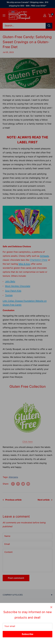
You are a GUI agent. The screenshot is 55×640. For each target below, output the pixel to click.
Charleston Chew (38, 260)
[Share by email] (28, 484)
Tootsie (9, 295)
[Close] (51, 607)
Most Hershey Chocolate (17, 286)
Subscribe (27, 634)
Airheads (44, 256)
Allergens (13, 477)
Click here (27, 441)
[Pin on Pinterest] (18, 484)
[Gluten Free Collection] (27, 417)
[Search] (49, 26)
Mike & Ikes (24, 264)
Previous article (13, 499)
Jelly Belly (10, 281)
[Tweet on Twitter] (23, 484)
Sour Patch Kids (13, 290)
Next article (44, 499)
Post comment (16, 578)
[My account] (44, 15)
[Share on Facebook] (13, 484)
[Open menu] (4, 15)
